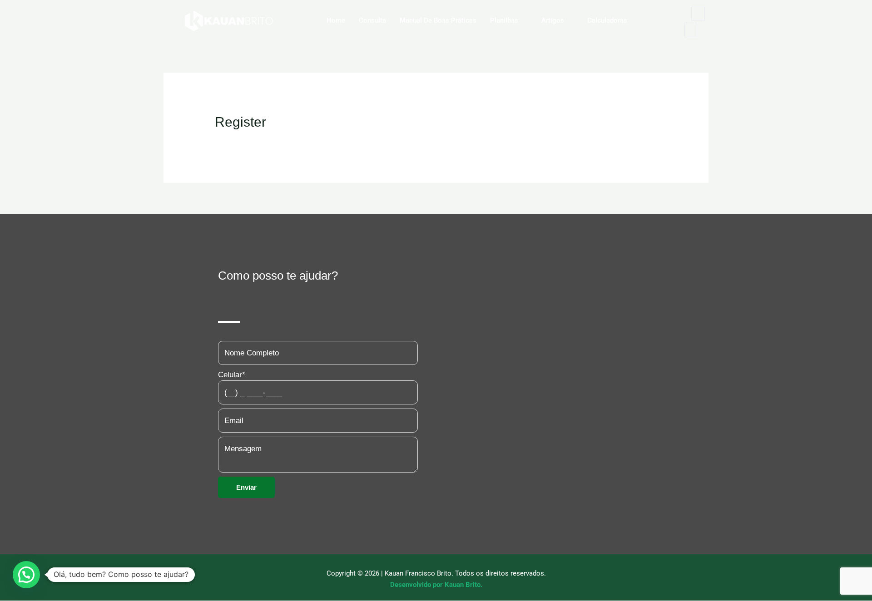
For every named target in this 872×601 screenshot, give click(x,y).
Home (336, 20)
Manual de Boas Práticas (438, 20)
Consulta (372, 20)
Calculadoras (607, 20)
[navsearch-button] (698, 13)
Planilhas (504, 20)
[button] (26, 574)
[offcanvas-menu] (690, 30)
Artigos (552, 20)
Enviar (246, 487)
